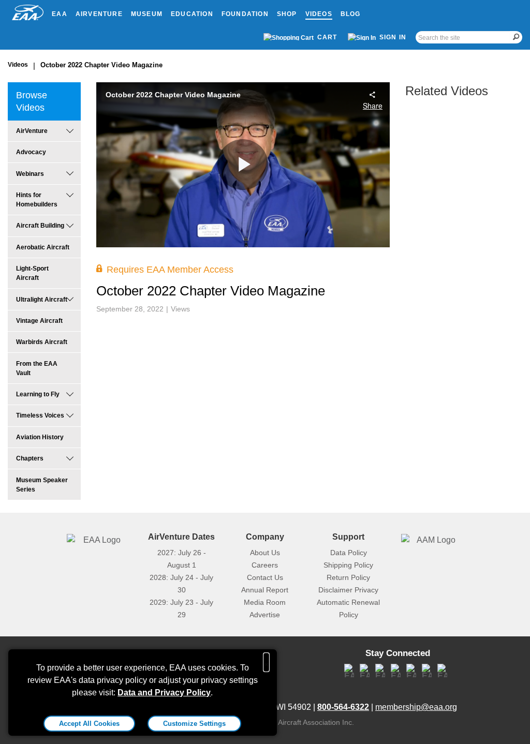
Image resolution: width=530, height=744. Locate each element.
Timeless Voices (40, 415)
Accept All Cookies (89, 723)
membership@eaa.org (416, 707)
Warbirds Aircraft (41, 342)
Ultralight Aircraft (41, 299)
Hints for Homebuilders (36, 199)
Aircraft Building (40, 225)
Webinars (30, 173)
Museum (147, 14)
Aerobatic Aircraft (42, 247)
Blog (351, 14)
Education (192, 14)
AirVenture (99, 14)
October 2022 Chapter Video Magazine (101, 65)
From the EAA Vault (36, 368)
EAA (59, 14)
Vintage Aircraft (39, 320)
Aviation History (40, 437)
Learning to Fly (38, 394)
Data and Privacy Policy (164, 692)
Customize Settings (194, 723)
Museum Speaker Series (42, 485)
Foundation (245, 14)
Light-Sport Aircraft (32, 273)
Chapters (29, 458)
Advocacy (31, 152)
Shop (287, 14)
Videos (318, 14)
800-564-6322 (343, 707)
